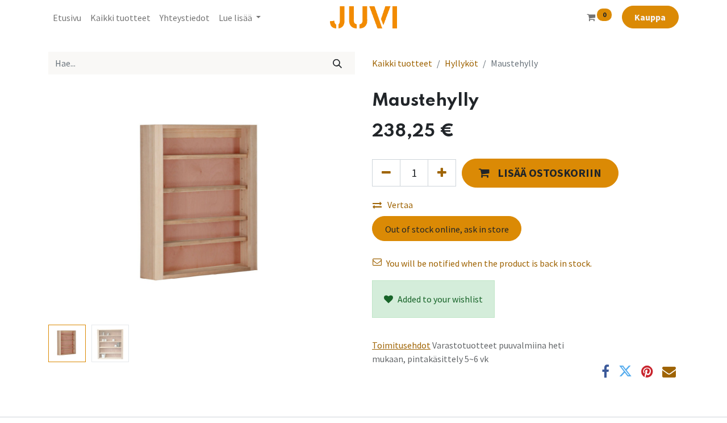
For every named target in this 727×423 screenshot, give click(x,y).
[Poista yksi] (386, 172)
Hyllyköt (461, 63)
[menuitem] (67, 17)
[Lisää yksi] (442, 172)
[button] (71, 205)
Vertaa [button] (400, 204)
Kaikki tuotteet (402, 63)
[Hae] (337, 63)
